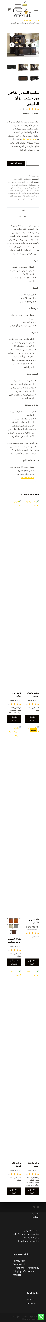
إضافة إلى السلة (15, 163)
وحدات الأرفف (34, 1177)
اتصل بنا (35, 1217)
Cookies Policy (20, 1264)
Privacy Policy (19, 1260)
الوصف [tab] (23, 210)
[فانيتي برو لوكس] (14, 594)
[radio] (16, 920)
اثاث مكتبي (27, 179)
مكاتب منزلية (13, 712)
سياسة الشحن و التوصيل (28, 1241)
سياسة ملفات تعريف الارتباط (26, 1234)
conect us (31, 1303)
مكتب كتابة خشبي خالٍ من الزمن (27, 193)
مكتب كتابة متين (24, 196)
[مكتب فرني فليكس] (32, 820)
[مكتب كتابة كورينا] (14, 1064)
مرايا (19, 712)
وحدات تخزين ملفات (32, 1185)
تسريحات (13, 710)
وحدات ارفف (30, 1182)
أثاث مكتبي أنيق (27, 182)
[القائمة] (36, 9)
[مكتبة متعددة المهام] (32, 1064)
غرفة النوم (17, 708)
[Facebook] (38, 1207)
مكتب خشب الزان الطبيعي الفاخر (21, 190)
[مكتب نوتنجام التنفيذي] (32, 594)
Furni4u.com (29, 139)
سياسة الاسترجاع (31, 1237)
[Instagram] (34, 1207)
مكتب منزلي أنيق (24, 198)
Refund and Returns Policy (26, 1267)
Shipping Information (23, 1271)
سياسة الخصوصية (31, 1230)
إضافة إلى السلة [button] (32, 719)
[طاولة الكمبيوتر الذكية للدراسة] (14, 820)
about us (30, 1299)
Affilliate (17, 1274)
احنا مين (35, 1213)
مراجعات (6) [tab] (23, 216)
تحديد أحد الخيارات (14, 962)
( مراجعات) (20, 109)
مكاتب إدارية (18, 179)
